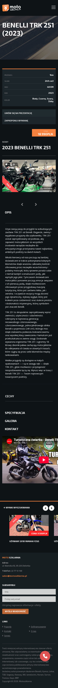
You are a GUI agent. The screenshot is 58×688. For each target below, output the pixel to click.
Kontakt (7, 631)
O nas (33, 631)
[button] (28, 201)
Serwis (7, 636)
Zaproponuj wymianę (16, 120)
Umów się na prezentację (18, 113)
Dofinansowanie (38, 627)
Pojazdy (7, 627)
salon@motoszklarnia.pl (14, 576)
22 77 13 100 (16, 570)
